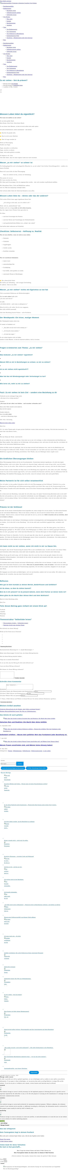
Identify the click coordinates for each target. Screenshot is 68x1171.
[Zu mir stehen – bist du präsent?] (7, 992)
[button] (34, 610)
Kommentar (3, 689)
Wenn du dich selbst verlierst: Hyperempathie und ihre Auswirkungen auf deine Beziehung (29, 1029)
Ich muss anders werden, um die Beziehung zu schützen (19, 821)
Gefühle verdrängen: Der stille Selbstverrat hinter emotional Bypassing (23, 953)
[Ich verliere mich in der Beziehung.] (7, 877)
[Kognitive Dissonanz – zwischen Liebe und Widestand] (7, 854)
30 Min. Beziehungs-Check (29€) (37, 768)
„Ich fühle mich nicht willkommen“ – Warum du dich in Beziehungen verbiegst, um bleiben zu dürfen (32, 904)
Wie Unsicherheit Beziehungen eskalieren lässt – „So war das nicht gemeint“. (25, 1056)
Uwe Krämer (6, 16)
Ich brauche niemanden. (10, 892)
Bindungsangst (7, 8)
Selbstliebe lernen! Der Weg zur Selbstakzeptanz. (17, 978)
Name (1, 1159)
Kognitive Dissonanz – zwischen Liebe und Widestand (19, 856)
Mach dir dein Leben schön (7, 423)
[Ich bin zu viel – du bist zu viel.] (7, 865)
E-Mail (2, 1161)
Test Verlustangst (11, 31)
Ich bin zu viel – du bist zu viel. (13, 867)
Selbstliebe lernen (11, 14)
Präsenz (10, 750)
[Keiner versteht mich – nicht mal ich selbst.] (7, 838)
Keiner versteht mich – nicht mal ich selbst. (16, 840)
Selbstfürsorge (26, 750)
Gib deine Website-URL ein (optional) (10, 695)
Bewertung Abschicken (6, 646)
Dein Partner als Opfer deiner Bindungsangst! (16, 1011)
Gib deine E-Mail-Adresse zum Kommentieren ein (13, 693)
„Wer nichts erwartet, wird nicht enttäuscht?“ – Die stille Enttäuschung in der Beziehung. (28, 1047)
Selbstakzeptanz (17, 750)
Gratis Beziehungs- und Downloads (13, 768)
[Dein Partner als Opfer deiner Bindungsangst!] (7, 1009)
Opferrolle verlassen (9, 966)
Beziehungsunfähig (8, 6)
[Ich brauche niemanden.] (7, 890)
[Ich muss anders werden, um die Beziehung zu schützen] (7, 819)
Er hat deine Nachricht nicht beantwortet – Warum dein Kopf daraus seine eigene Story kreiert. (30, 804)
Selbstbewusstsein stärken (14, 12)
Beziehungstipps (11, 23)
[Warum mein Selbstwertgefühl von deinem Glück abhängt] (7, 915)
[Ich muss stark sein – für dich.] (7, 934)
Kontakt (9, 21)
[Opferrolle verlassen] (7, 964)
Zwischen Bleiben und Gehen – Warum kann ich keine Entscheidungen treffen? (25, 784)
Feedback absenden (19, 678)
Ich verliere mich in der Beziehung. (14, 879)
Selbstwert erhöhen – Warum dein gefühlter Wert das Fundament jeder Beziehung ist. (33, 734)
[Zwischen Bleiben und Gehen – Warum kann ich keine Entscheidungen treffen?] (7, 781)
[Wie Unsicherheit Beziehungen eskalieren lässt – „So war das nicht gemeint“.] (7, 1054)
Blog (4, 40)
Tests (4, 27)
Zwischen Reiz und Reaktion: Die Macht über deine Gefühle (23, 722)
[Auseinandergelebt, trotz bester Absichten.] (7, 1066)
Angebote (9, 25)
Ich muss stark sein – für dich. (12, 936)
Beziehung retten (11, 10)
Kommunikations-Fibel (13, 35)
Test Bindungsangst (12, 29)
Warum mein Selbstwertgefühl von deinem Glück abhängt (20, 917)
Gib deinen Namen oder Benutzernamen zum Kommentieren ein (17, 691)
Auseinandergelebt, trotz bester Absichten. (15, 1068)
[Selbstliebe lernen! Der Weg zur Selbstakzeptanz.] (7, 976)
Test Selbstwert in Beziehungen (15, 33)
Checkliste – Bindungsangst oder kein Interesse (19, 37)
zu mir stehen (47, 750)
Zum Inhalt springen (5, 1)
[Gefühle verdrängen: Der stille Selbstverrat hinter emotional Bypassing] (7, 950)
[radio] (35, 635)
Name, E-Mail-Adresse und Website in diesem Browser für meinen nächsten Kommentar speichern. (29, 698)
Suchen (3, 760)
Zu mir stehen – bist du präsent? (13, 994)
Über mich (9, 19)
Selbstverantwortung (36, 750)
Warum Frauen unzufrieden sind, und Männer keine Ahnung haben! (26, 745)
